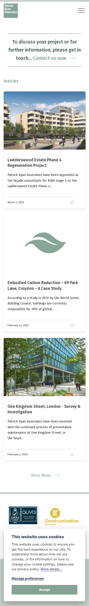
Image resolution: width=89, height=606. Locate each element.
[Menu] (80, 11)
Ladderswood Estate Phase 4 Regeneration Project (35, 163)
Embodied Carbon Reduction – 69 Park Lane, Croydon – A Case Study (43, 285)
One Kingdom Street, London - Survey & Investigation (44, 409)
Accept (44, 590)
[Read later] (71, 202)
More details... (51, 569)
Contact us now (50, 58)
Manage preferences (28, 578)
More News (41, 475)
